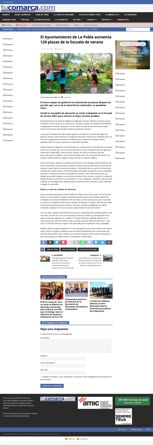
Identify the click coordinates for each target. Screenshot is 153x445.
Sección (76, 19)
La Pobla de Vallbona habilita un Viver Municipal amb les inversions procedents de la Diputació (100, 306)
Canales (91, 19)
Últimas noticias (42, 19)
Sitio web (43, 370)
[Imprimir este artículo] (76, 242)
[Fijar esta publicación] (63, 242)
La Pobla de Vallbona (88, 249)
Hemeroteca (123, 19)
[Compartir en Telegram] (96, 242)
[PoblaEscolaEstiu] (76, 92)
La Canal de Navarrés (64, 14)
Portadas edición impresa (41, 25)
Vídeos (76, 25)
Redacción (60, 49)
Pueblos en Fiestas (90, 25)
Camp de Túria (42, 14)
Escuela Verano (68, 249)
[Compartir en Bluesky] (102, 242)
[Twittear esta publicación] (50, 242)
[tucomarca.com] (28, 11)
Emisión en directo (62, 25)
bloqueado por (133, 401)
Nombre (43, 356)
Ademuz (6, 14)
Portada (25, 19)
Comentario (45, 338)
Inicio (149, 429)
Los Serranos (130, 14)
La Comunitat (61, 19)
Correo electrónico (47, 363)
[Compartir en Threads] (109, 242)
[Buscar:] (138, 29)
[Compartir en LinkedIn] (57, 242)
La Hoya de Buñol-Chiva (90, 14)
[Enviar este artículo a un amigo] (70, 242)
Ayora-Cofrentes (22, 14)
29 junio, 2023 (48, 49)
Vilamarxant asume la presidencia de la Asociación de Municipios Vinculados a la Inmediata (76, 304)
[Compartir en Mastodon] (89, 242)
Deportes (106, 19)
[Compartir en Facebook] (43, 242)
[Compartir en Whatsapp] (83, 242)
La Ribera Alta (112, 14)
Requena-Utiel (9, 19)
